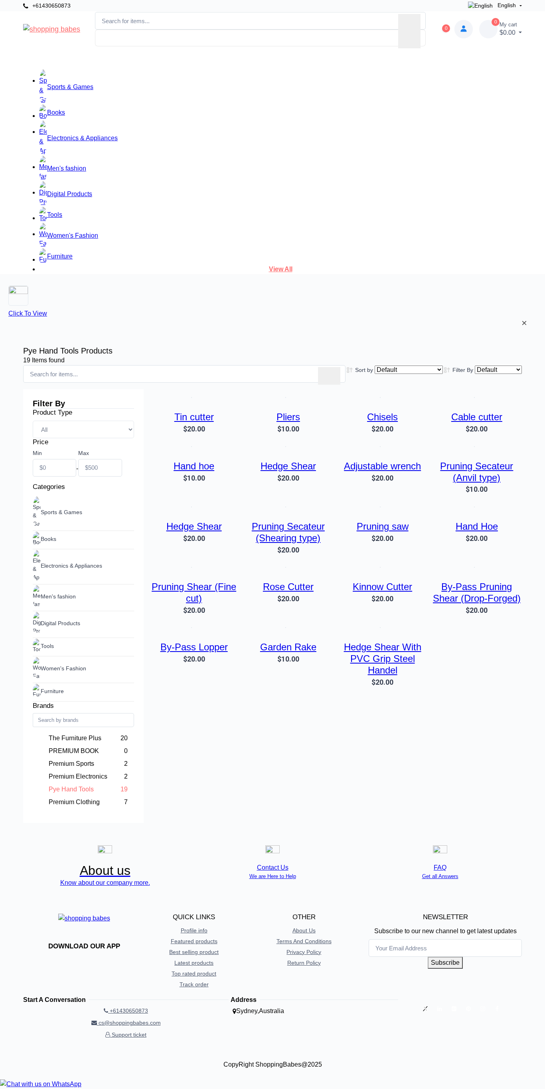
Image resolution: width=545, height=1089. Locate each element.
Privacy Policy (303, 952)
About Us (304, 930)
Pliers (288, 416)
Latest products (193, 963)
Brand (194, 59)
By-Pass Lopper (194, 647)
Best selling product (194, 952)
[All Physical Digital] (83, 429)
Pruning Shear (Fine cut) (194, 592)
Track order (194, 984)
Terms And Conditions (304, 941)
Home (163, 59)
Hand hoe (194, 466)
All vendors (234, 59)
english (506, 5)
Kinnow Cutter (382, 586)
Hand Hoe (477, 526)
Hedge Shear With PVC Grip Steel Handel (382, 659)
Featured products (194, 941)
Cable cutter (476, 416)
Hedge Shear (288, 466)
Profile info (194, 930)
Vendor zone (284, 55)
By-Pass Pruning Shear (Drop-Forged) (477, 592)
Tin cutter (194, 416)
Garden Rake (288, 647)
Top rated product (194, 973)
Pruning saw (383, 526)
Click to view (27, 313)
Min (37, 453)
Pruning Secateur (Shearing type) (288, 532)
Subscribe (445, 962)
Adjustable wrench (382, 466)
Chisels (382, 416)
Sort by (364, 370)
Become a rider (346, 59)
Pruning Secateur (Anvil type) (476, 472)
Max (83, 453)
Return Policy (304, 963)
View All (280, 269)
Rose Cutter (288, 586)
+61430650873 (51, 5)
